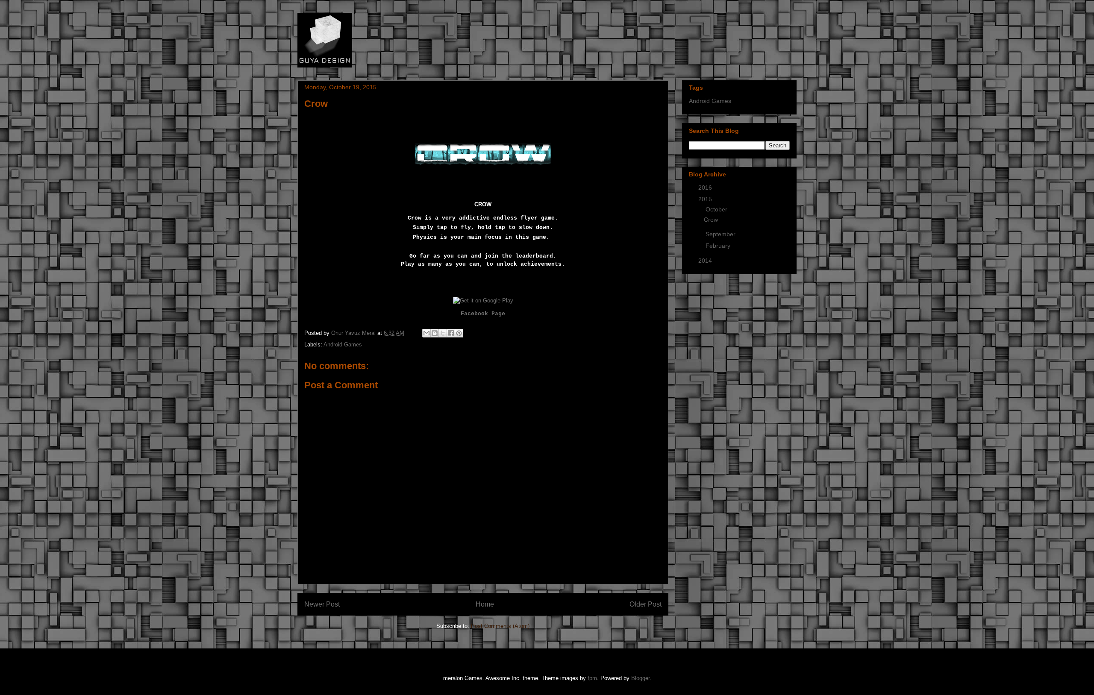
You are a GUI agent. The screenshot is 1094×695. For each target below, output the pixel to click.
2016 (706, 187)
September (721, 234)
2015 (706, 199)
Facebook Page (483, 314)
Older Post (645, 604)
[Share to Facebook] (451, 333)
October (717, 209)
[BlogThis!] (434, 333)
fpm (592, 678)
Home (485, 604)
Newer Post (322, 604)
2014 (706, 260)
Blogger (640, 678)
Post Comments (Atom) (500, 626)
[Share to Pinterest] (459, 333)
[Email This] (426, 333)
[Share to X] (442, 333)
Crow (711, 219)
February (719, 245)
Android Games (342, 344)
